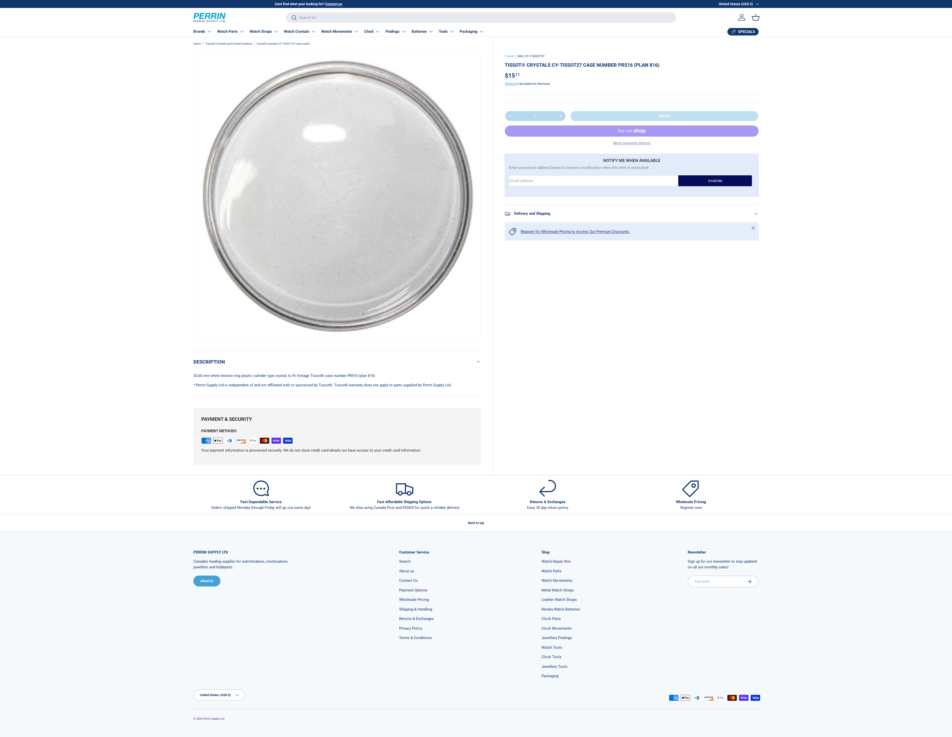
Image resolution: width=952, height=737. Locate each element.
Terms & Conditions (415, 638)
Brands (199, 31)
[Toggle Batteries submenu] (431, 31)
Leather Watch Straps (559, 599)
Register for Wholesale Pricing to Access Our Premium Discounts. (575, 231)
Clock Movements (556, 628)
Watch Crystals (296, 31)
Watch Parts (227, 31)
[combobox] (481, 17)
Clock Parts (551, 618)
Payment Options (413, 590)
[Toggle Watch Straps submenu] (276, 31)
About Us (206, 581)
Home (197, 43)
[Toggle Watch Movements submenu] (356, 31)
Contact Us (408, 580)
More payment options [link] (632, 143)
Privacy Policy (410, 628)
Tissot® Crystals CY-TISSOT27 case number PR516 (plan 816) (284, 43)
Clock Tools (551, 657)
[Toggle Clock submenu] (378, 31)
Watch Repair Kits (556, 561)
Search (405, 561)
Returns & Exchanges (416, 618)
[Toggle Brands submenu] (209, 31)
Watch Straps (261, 31)
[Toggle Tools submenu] (452, 31)
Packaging (468, 31)
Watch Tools (551, 647)
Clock (369, 31)
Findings (393, 31)
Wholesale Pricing (414, 599)
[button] (755, 17)
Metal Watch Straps (557, 590)
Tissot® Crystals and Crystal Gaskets (228, 43)
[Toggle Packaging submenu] (481, 31)
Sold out (664, 116)
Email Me (715, 181)
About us (406, 571)
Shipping (511, 84)
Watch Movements (336, 31)
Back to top (476, 523)
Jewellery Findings (556, 638)
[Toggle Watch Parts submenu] (242, 31)
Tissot (509, 56)
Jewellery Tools (554, 666)
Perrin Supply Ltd (213, 718)
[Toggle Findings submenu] (404, 31)
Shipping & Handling (415, 609)
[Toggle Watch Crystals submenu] (313, 31)
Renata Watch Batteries (560, 609)
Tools (443, 31)
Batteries (419, 31)
